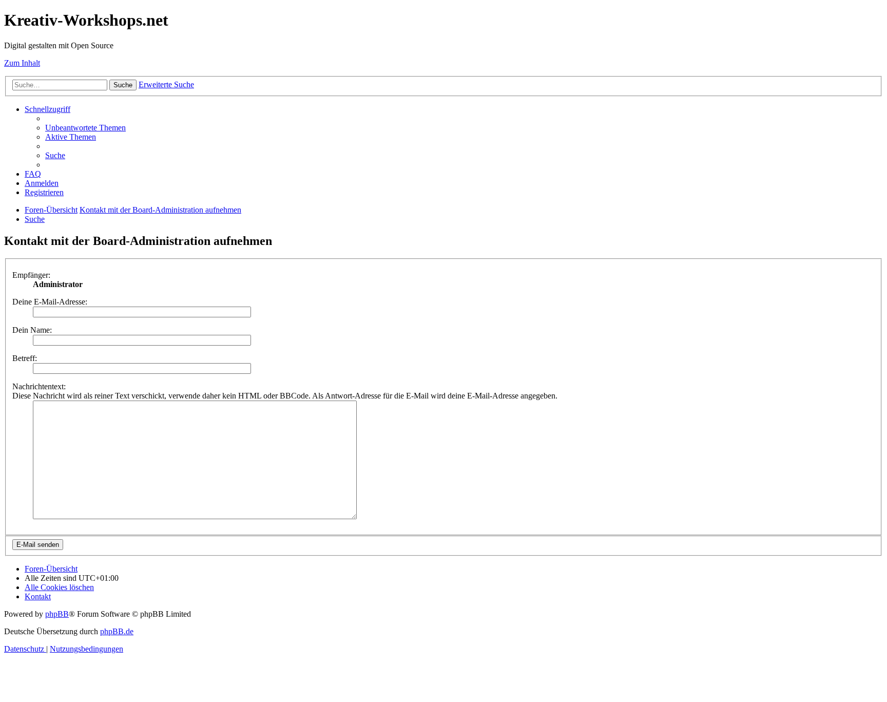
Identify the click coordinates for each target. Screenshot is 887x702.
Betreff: (24, 358)
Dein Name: (32, 330)
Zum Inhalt (22, 63)
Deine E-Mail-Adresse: (49, 301)
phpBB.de (116, 631)
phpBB (57, 614)
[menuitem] (85, 127)
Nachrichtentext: (39, 386)
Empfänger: (31, 275)
